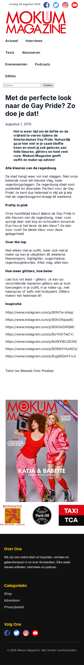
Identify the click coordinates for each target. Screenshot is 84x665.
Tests (9, 52)
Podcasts (42, 64)
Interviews (34, 41)
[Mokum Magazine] (35, 22)
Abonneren (31, 52)
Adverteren (12, 600)
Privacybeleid (14, 607)
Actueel (11, 41)
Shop (8, 593)
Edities (10, 76)
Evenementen (16, 64)
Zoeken (48, 85)
